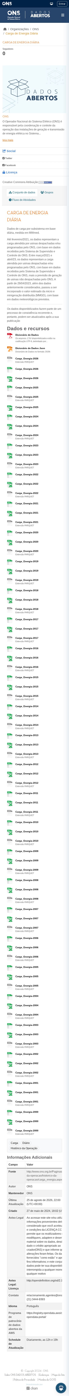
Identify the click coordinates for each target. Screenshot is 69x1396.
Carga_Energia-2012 (26, 764)
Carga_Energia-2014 (26, 706)
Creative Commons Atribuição (20, 182)
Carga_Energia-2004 (26, 996)
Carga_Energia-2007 (26, 909)
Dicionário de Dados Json (30, 348)
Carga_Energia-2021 (26, 503)
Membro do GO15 (47, 1380)
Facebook (10, 165)
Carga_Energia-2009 (26, 851)
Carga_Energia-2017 (26, 619)
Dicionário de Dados (27, 335)
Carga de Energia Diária (22, 33)
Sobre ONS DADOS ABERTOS (20, 1375)
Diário (26, 1143)
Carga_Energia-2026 (26, 358)
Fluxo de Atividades (24, 200)
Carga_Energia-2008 (26, 880)
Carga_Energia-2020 (26, 532)
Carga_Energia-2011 (26, 793)
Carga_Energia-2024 (26, 416)
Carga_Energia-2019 (26, 561)
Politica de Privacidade (24, 1380)
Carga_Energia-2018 (26, 590)
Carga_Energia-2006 (26, 938)
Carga (14, 1143)
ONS (35, 29)
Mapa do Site (58, 1375)
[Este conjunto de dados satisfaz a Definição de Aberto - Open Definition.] (45, 182)
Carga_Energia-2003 (26, 1025)
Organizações (19, 29)
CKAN (32, 1388)
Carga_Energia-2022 (26, 474)
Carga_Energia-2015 (26, 677)
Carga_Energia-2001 (26, 1083)
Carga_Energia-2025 (26, 387)
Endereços (44, 1375)
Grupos (48, 192)
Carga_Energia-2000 (26, 1112)
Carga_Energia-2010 (26, 822)
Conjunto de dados (23, 192)
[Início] (5, 29)
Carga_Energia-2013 (26, 735)
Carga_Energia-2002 (26, 1054)
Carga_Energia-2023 (26, 445)
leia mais (8, 140)
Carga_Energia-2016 (26, 648)
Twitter (8, 158)
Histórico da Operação (24, 1148)
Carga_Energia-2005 (26, 967)
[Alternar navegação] (63, 15)
